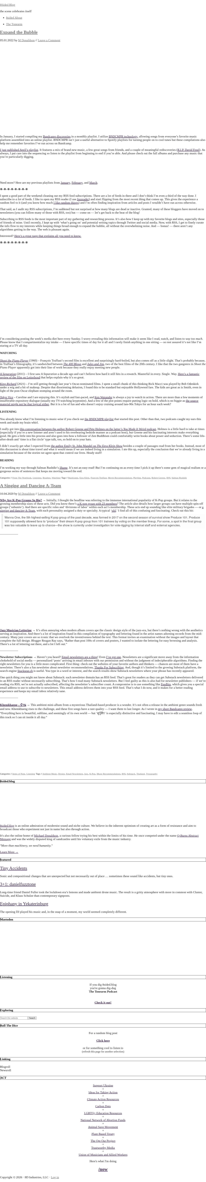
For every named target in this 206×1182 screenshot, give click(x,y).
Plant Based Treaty (103, 1133)
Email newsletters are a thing (79, 657)
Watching (56, 478)
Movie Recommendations (120, 478)
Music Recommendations (108, 774)
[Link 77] (103, 969)
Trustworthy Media (103, 1147)
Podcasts (146, 478)
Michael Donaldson (46, 835)
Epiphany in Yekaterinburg (24, 903)
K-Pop (92, 774)
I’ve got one (113, 657)
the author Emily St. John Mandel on (86, 445)
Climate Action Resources (103, 1099)
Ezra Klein (84, 478)
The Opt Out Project (103, 1140)
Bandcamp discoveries (57, 136)
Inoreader (83, 199)
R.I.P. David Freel (188, 149)
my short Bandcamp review (175, 708)
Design (61, 774)
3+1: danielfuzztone (18, 884)
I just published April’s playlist (19, 149)
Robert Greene (158, 478)
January (65, 182)
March (93, 182)
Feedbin (166, 684)
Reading (47, 478)
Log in (55, 1177)
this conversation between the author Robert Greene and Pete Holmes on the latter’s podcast (88, 429)
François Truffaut (99, 478)
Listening (37, 478)
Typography (151, 774)
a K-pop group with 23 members (97, 503)
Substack (131, 774)
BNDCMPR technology (123, 136)
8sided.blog (7, 825)
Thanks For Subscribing (109, 667)
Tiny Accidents (13, 868)
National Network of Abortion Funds (103, 1120)
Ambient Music (50, 774)
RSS (168, 478)
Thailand (140, 774)
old (114, 510)
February (77, 182)
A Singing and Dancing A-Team (30, 485)
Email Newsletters (74, 774)
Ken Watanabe (103, 397)
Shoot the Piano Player (14, 360)
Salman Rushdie (179, 478)
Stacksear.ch (25, 670)
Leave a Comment (49, 40)
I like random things (66, 202)
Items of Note (18, 774)
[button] (103, 1067)
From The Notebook (22, 478)
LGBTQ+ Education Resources (103, 1113)
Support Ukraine (103, 1085)
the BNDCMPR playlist (99, 419)
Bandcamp (73, 478)
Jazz (86, 774)
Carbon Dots (103, 1106)
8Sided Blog (7, 4)
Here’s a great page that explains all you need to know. (47, 235)
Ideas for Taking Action (103, 1092)
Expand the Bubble (19, 32)
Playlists (137, 478)
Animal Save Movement (103, 1127)
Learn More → (9, 852)
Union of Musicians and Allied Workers (103, 1154)
